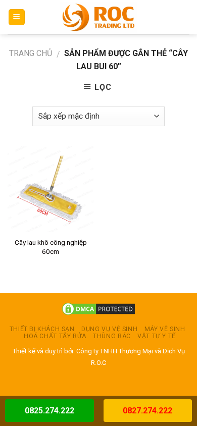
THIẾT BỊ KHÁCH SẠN (42, 329)
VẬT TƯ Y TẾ (156, 336)
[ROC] (99, 17)
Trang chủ (30, 53)
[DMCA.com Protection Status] (98, 308)
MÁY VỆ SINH (164, 329)
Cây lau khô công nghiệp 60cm (51, 246)
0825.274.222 (49, 410)
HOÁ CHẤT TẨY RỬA (55, 336)
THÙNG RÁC (112, 336)
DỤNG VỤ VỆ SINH (109, 329)
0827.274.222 (147, 410)
